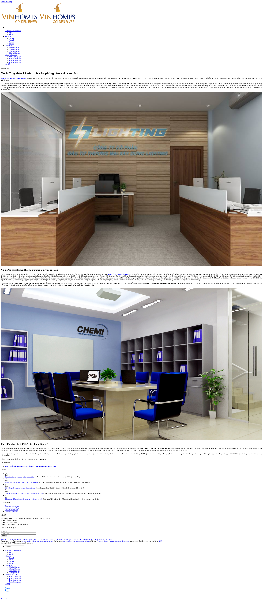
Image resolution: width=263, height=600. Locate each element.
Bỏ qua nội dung (6, 2)
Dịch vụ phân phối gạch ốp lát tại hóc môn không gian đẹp (24, 493)
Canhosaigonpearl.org (12, 508)
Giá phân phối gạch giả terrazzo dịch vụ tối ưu (20, 488)
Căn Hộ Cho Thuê (11, 55)
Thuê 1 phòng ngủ (15, 57)
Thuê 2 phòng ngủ (15, 58)
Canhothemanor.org (11, 510)
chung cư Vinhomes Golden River (70, 539)
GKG (160, 541)
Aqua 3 (11, 42)
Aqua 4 (11, 44)
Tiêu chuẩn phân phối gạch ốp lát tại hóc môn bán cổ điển (23, 499)
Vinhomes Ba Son (101, 539)
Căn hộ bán (8, 45)
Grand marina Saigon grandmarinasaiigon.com (37, 541)
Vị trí (10, 32)
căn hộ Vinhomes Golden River (48, 539)
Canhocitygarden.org (12, 506)
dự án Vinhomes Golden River (27, 539)
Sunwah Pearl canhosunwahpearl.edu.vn (76, 541)
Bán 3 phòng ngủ (14, 51)
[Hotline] (2, 596)
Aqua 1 (11, 38)
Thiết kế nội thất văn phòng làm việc (14, 78)
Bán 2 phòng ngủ (14, 49)
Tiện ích (11, 34)
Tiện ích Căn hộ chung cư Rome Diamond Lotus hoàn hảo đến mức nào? (30, 466)
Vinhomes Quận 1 (88, 539)
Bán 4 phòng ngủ (14, 53)
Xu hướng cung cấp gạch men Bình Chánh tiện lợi (21, 482)
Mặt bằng (8, 36)
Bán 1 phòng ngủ (14, 47)
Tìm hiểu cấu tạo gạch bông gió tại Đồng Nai (19, 477)
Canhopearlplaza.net (11, 511)
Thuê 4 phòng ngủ (15, 62)
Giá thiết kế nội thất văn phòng (119, 274)
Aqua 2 (11, 40)
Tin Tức (110, 539)
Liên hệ (7, 64)
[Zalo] (7, 591)
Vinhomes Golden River (13, 31)
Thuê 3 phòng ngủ (15, 60)
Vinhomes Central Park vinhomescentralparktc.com (113, 541)
